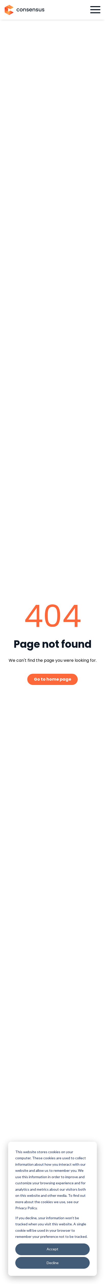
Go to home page (52, 679)
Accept (52, 1249)
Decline (53, 1263)
